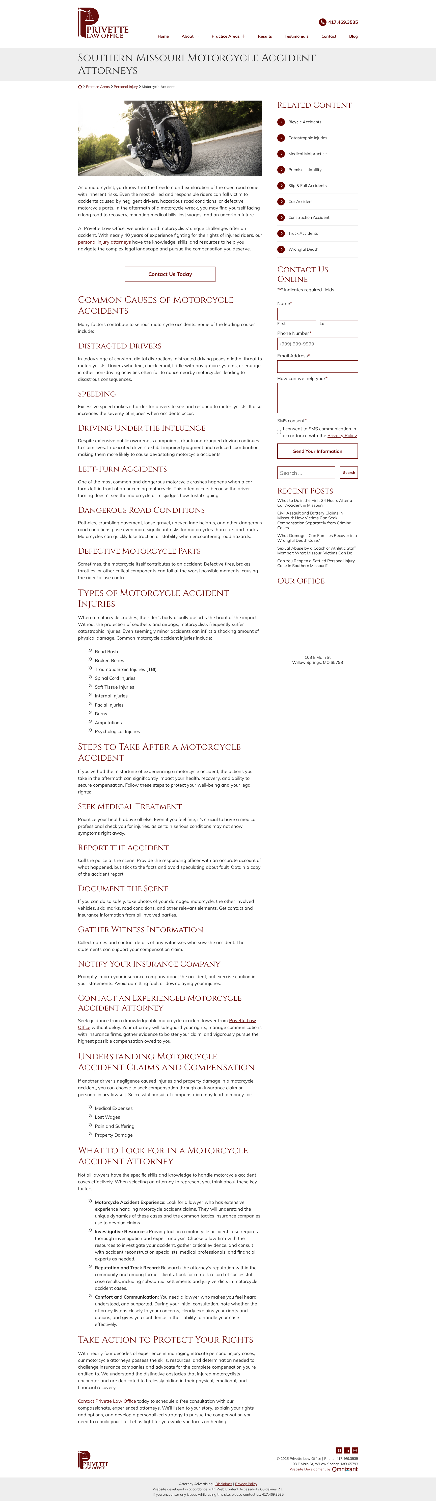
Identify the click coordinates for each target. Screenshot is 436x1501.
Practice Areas (226, 36)
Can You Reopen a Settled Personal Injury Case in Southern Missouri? (316, 563)
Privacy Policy (342, 435)
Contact (328, 36)
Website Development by (324, 1469)
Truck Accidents (303, 233)
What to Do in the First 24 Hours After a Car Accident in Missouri (314, 503)
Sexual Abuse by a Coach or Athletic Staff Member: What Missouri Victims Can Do (316, 550)
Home (163, 36)
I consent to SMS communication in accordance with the (320, 432)
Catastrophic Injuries (307, 137)
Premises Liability (305, 169)
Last (324, 323)
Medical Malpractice (307, 153)
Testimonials (297, 36)
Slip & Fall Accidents (307, 185)
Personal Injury (126, 86)
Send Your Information (317, 451)
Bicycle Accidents (304, 121)
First (281, 323)
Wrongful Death (303, 249)
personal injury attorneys (104, 242)
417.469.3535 (343, 22)
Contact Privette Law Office (107, 1401)
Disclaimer (223, 1484)
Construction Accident (309, 217)
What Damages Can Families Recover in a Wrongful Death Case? (317, 538)
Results (265, 36)
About (188, 36)
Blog (353, 36)
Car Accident (300, 201)
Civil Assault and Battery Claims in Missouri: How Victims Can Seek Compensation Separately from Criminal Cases (314, 520)
